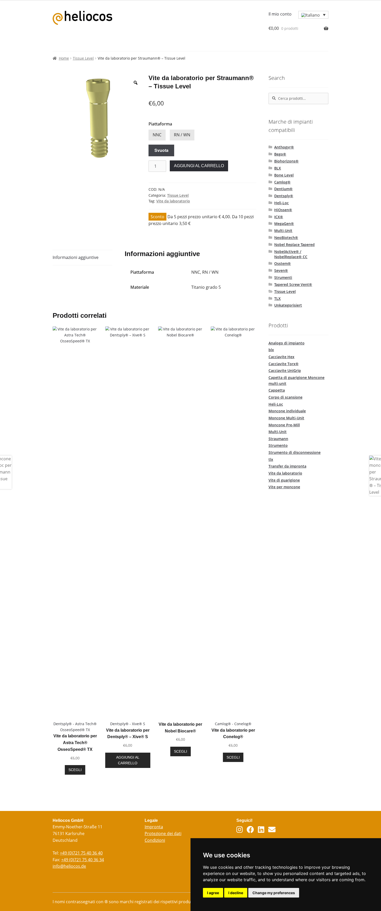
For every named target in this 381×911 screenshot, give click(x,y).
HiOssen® (283, 209)
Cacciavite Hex (281, 356)
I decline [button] (235, 893)
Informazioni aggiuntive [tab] (75, 257)
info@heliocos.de (69, 866)
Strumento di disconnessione (295, 452)
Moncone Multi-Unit (286, 417)
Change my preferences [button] (273, 893)
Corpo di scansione (285, 397)
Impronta (154, 827)
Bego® (280, 154)
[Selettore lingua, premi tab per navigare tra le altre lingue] (313, 15)
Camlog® (282, 182)
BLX (277, 168)
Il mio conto (280, 14)
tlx (271, 459)
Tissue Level (83, 58)
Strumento (278, 445)
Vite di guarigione (284, 480)
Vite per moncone (284, 486)
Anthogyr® (284, 147)
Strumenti (283, 277)
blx (271, 349)
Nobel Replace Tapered (294, 244)
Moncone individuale (287, 410)
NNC (157, 135)
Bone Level (284, 175)
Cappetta (277, 390)
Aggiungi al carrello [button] (127, 760)
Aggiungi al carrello (199, 166)
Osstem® (282, 263)
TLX (277, 298)
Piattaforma (160, 124)
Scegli (75, 770)
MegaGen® (284, 223)
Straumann (278, 438)
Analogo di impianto (287, 343)
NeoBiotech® (286, 237)
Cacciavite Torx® (284, 363)
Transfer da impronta (287, 466)
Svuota (161, 150)
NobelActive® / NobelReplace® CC (290, 254)
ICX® (278, 216)
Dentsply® (283, 195)
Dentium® (283, 188)
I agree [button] (213, 893)
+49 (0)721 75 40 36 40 (81, 853)
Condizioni (155, 840)
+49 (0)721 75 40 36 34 (82, 860)
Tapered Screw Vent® (293, 284)
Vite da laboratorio (173, 201)
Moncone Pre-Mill (284, 424)
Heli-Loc (281, 202)
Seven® (281, 270)
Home (64, 58)
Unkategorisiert (288, 305)
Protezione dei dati (163, 833)
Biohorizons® (286, 161)
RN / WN (182, 135)
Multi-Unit (283, 230)
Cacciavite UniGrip (285, 370)
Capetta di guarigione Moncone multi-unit (296, 380)
